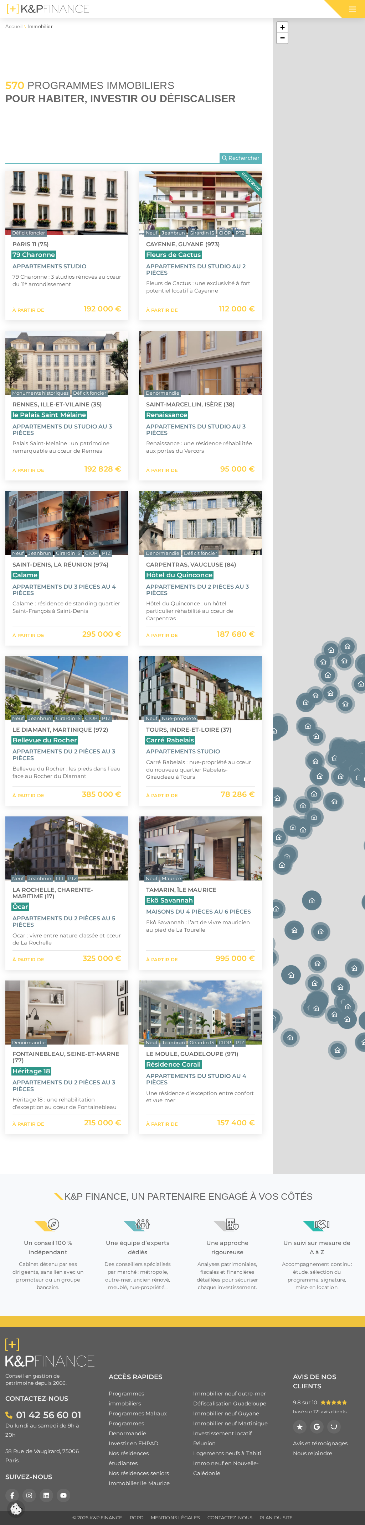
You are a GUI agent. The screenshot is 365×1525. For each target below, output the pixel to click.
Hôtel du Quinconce (179, 575)
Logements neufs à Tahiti (227, 1453)
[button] (303, 805)
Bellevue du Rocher (44, 740)
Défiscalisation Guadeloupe (230, 1403)
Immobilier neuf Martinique (230, 1423)
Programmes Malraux (138, 1413)
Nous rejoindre (312, 1453)
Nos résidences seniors (139, 1473)
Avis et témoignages (320, 1443)
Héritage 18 (31, 1071)
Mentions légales (175, 1517)
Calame (25, 575)
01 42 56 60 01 (48, 1414)
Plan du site (276, 1517)
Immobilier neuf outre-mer (229, 1393)
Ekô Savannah (169, 900)
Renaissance (166, 415)
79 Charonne (33, 254)
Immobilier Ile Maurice (139, 1483)
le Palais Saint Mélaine (49, 415)
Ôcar (20, 906)
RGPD (137, 1517)
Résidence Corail (173, 1064)
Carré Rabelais (170, 740)
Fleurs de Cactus (173, 254)
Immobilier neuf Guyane (226, 1413)
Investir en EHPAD (133, 1443)
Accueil (14, 26)
